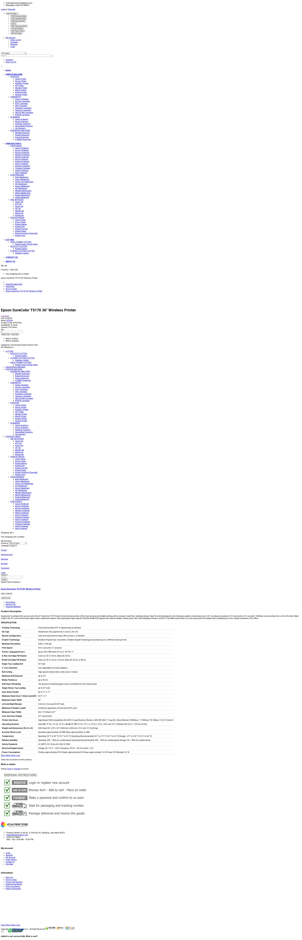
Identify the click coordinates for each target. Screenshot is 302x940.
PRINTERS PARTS (13, 436)
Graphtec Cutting (22, 253)
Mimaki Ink (19, 211)
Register (11, 9)
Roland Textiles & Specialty (26, 233)
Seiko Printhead (21, 164)
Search (4, 580)
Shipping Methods (13, 607)
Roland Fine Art (21, 229)
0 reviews (5, 316)
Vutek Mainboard (22, 197)
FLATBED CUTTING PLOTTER (22, 251)
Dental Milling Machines (15, 367)
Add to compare (12, 341)
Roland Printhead (22, 161)
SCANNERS (15, 117)
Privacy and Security (14, 882)
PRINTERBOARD (17, 175)
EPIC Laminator (21, 103)
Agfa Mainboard (21, 177)
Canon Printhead (22, 148)
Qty (2, 329)
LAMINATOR (15, 97)
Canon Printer (20, 79)
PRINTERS (14, 77)
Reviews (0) (11, 604)
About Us (9, 877)
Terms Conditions (13, 886)
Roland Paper (20, 231)
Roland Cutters (21, 249)
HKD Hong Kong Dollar (19, 26)
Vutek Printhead (21, 170)
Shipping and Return (14, 884)
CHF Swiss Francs (17, 31)
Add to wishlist (12, 338)
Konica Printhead (22, 152)
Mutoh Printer (20, 90)
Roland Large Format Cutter (26, 244)
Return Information (13, 889)
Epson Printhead (22, 150)
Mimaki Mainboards (23, 191)
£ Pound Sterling (17, 28)
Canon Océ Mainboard (24, 182)
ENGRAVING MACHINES (20, 130)
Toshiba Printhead (22, 168)
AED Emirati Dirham (18, 21)
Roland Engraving (22, 135)
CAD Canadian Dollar (18, 18)
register (17, 769)
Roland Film (20, 227)
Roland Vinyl (20, 235)
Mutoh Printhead (22, 157)
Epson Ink (19, 206)
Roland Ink (19, 215)
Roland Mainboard (22, 195)
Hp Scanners (20, 128)
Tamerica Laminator (23, 110)
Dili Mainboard (21, 184)
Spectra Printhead (22, 166)
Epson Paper (20, 222)
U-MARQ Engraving (23, 139)
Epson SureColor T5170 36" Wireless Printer (24, 291)
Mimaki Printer (21, 88)
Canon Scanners (21, 119)
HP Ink (18, 209)
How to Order (11, 880)
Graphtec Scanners (23, 124)
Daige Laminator (22, 99)
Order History (11, 860)
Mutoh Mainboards (23, 193)
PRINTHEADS (16, 146)
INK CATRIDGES (17, 200)
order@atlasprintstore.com (17, 835)
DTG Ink (18, 204)
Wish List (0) (15, 40)
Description (10, 602)
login (9, 769)
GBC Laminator (21, 106)
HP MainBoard (21, 188)
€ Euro (13, 23)
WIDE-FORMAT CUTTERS (20, 242)
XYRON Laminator (22, 115)
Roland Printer (21, 92)
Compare (14, 42)
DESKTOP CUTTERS (18, 246)
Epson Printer (20, 81)
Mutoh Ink (19, 213)
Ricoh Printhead (21, 159)
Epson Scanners (21, 121)
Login (3, 9)
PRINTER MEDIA (17, 218)
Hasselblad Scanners (24, 126)
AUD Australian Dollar (18, 16)
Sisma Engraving (22, 137)
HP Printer (19, 86)
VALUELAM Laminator (24, 112)
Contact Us (10, 862)
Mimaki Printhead (22, 155)
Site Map (9, 864)
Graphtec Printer (21, 83)
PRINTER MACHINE (14, 284)
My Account (10, 857)
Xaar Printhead (21, 173)
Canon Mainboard (22, 179)
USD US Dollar (12, 14)
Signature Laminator (23, 108)
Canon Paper (20, 220)
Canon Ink (19, 202)
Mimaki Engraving (22, 133)
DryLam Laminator (22, 101)
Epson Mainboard (22, 186)
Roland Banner (21, 224)
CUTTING (9, 351)
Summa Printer (21, 95)
